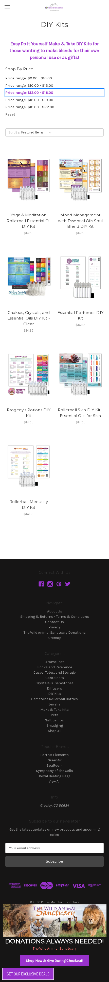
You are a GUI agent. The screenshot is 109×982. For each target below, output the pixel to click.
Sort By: (14, 132)
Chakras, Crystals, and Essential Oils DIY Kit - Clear (28, 318)
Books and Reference (54, 667)
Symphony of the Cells (54, 771)
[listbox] (37, 132)
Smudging (54, 725)
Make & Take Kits (54, 709)
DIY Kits (54, 694)
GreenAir (55, 760)
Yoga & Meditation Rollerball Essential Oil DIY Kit (28, 221)
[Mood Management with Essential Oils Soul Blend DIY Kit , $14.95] (80, 179)
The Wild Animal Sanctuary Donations (55, 632)
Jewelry (55, 704)
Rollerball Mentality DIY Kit (28, 504)
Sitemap (54, 638)
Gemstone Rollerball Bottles (54, 699)
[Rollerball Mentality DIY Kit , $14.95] (28, 465)
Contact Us (54, 622)
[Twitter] (67, 584)
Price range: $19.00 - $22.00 (29, 107)
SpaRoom (55, 765)
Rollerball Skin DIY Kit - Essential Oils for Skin (80, 412)
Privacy (54, 627)
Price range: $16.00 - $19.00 (29, 100)
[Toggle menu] (7, 7)
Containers (54, 678)
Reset (10, 114)
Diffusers (54, 688)
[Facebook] (41, 584)
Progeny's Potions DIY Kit (28, 412)
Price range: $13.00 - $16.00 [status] (29, 92)
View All (55, 781)
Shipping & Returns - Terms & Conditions (54, 616)
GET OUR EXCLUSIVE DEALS (28, 973)
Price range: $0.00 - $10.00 (28, 78)
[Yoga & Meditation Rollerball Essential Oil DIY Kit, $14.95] (28, 179)
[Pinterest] (59, 584)
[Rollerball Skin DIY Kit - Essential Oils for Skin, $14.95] (80, 374)
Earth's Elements (54, 755)
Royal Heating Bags (54, 776)
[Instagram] (50, 584)
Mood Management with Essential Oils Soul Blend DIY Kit (80, 221)
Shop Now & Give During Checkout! (54, 960)
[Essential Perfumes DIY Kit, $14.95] (80, 276)
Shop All (54, 731)
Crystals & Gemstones (54, 683)
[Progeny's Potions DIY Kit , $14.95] (28, 374)
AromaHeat (54, 662)
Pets (54, 715)
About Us (54, 611)
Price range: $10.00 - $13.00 (29, 85)
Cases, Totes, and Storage (54, 672)
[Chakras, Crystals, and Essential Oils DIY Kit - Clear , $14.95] (28, 276)
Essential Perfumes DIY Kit (81, 315)
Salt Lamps (54, 720)
